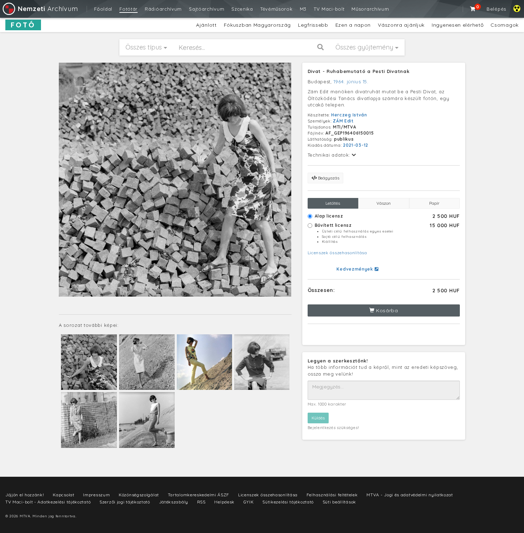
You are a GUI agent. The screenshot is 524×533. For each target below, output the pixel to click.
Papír (434, 203)
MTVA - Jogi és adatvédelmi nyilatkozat (409, 494)
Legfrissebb (313, 25)
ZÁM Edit (343, 121)
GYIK (248, 502)
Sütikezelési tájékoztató (288, 502)
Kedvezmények (355, 269)
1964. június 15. (351, 81)
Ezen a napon (353, 25)
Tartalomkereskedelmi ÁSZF (199, 494)
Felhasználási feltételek (332, 494)
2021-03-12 (355, 145)
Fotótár (128, 9)
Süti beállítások (339, 502)
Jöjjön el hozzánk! (24, 494)
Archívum (48, 9)
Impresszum (96, 494)
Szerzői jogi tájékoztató (124, 502)
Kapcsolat (63, 494)
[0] (473, 9)
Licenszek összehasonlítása (337, 252)
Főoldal (103, 9)
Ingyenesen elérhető (457, 25)
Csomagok (504, 25)
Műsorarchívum (370, 9)
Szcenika (242, 9)
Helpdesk (224, 502)
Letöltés (332, 203)
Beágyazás (328, 178)
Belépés (496, 9)
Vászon (383, 203)
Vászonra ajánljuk (401, 25)
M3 (303, 9)
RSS (201, 502)
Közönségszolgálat (139, 494)
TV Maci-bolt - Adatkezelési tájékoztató (48, 502)
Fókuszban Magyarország (257, 25)
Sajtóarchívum (206, 9)
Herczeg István (349, 114)
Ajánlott (206, 25)
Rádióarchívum (163, 9)
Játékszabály (173, 502)
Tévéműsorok (276, 9)
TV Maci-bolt (329, 9)
